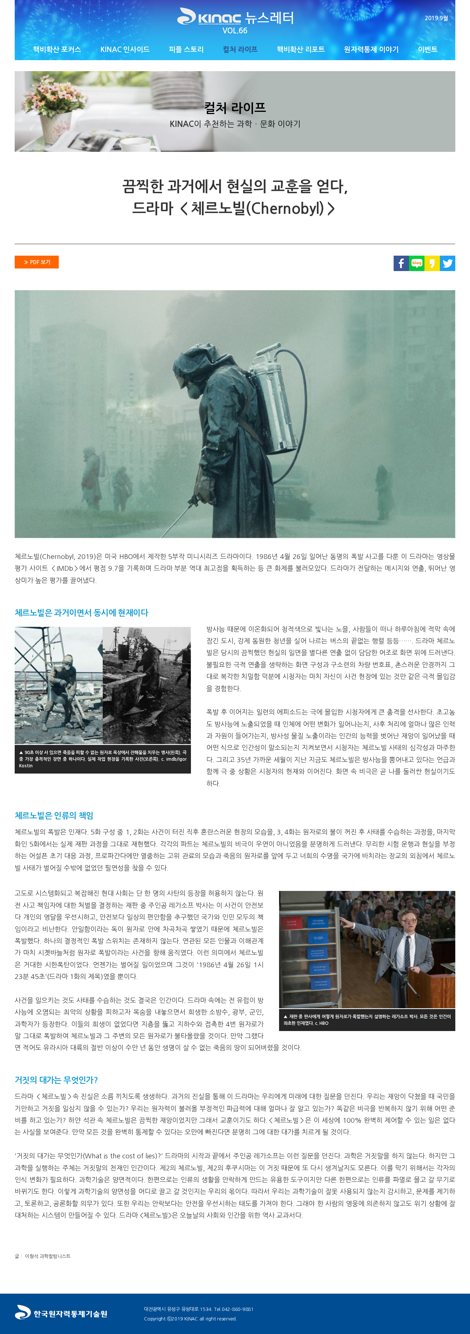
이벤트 (428, 49)
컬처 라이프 (240, 49)
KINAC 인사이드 (125, 49)
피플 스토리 (186, 49)
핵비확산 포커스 (57, 49)
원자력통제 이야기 (371, 49)
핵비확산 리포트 (301, 49)
